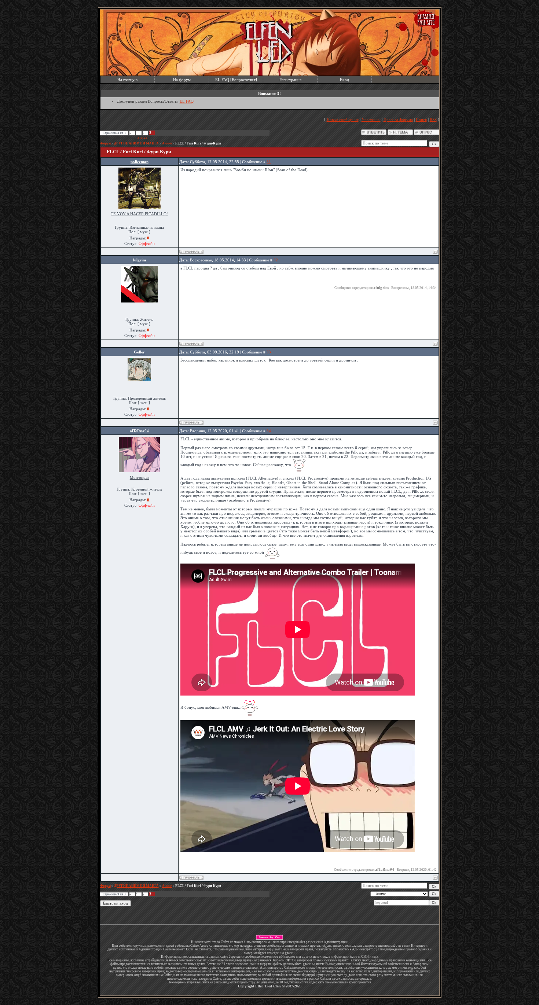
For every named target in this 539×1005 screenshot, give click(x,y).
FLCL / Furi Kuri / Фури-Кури (198, 143)
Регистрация (290, 79)
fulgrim (139, 260)
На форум (182, 79)
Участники (371, 119)
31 (269, 161)
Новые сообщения (343, 119)
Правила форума (398, 119)
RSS (433, 119)
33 (269, 352)
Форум (105, 143)
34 (269, 431)
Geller (139, 352)
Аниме (167, 143)
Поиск (421, 119)
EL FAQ (187, 101)
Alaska (142, 138)
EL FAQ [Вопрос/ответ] (236, 79)
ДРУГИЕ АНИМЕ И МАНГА (136, 143)
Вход (344, 79)
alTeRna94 (139, 431)
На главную (127, 79)
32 (276, 260)
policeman (139, 161)
